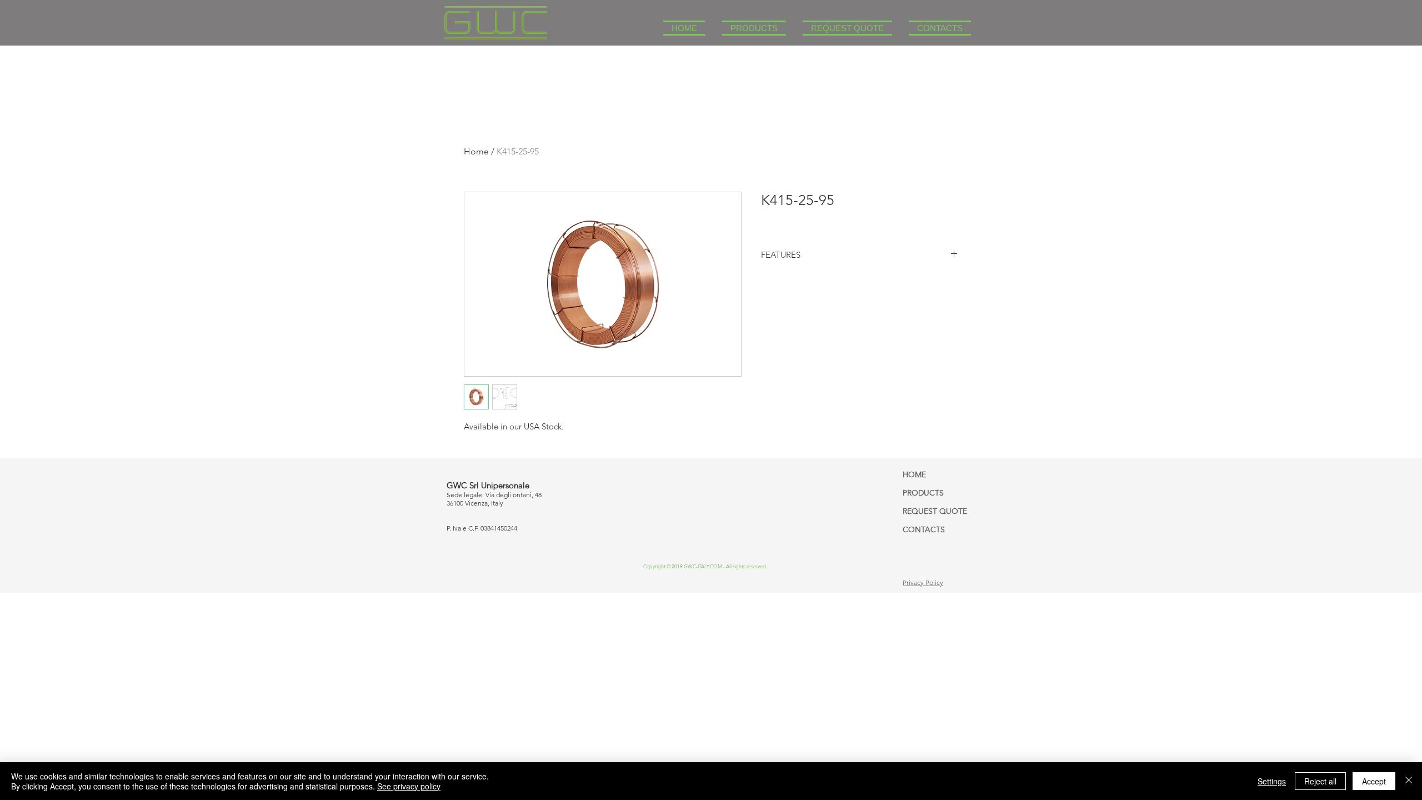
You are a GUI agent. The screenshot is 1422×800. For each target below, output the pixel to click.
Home (476, 151)
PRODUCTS (923, 493)
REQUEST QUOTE (935, 511)
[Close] (1408, 781)
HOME (914, 474)
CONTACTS (924, 529)
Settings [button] (1272, 781)
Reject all (1320, 781)
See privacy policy (408, 786)
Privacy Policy (923, 582)
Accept (1374, 781)
